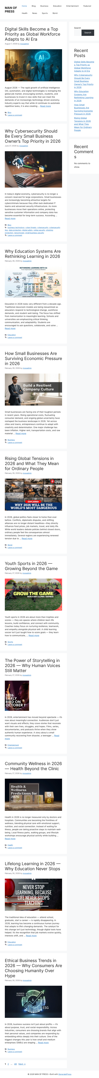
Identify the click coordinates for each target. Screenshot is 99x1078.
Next (22, 1064)
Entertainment (72, 6)
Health (24, 13)
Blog (34, 6)
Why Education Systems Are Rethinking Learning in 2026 (33, 254)
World (55, 13)
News (34, 13)
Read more (45, 106)
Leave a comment (15, 115)
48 (15, 1064)
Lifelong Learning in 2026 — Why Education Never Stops (32, 866)
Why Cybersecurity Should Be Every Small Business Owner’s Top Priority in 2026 (33, 136)
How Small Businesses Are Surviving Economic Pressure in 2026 (33, 358)
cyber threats (30, 227)
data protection (15, 230)
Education (57, 6)
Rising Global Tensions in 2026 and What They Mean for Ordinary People (32, 463)
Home (24, 6)
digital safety (27, 230)
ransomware (19, 233)
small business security (34, 233)
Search (77, 28)
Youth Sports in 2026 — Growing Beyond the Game (31, 566)
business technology (16, 227)
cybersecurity (42, 227)
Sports (45, 13)
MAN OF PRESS (11, 9)
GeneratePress (64, 1074)
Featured (87, 6)
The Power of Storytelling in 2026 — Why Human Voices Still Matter (32, 665)
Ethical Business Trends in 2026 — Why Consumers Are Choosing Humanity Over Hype (33, 968)
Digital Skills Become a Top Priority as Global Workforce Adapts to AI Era (32, 34)
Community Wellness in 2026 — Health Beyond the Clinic (33, 766)
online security (39, 230)
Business (44, 6)
